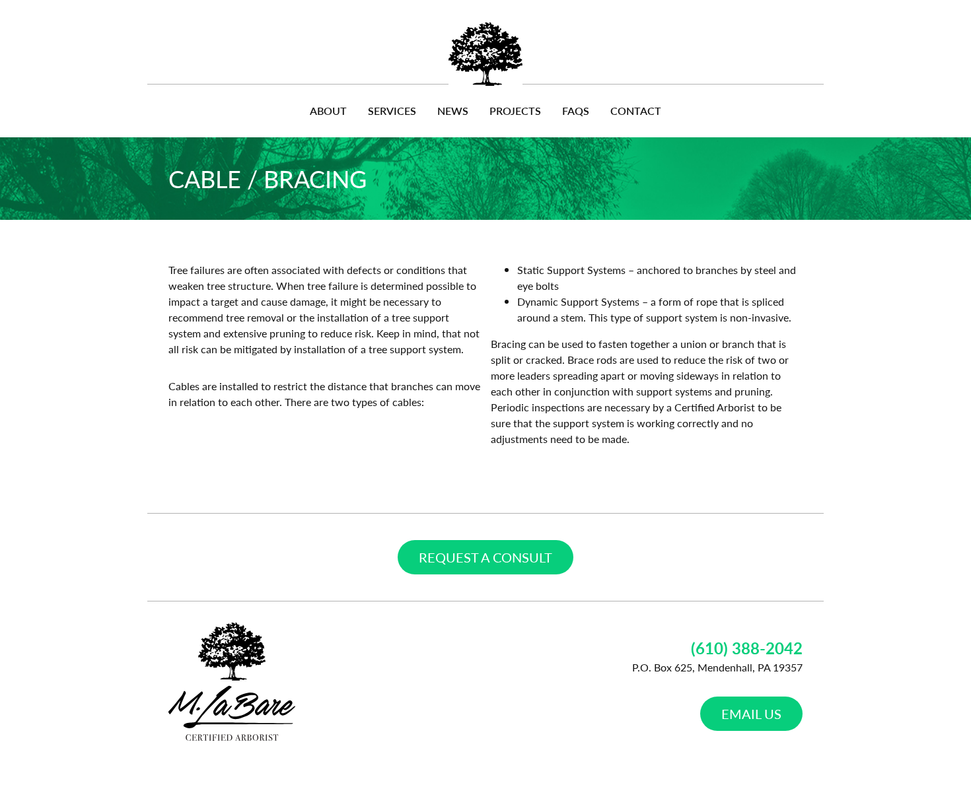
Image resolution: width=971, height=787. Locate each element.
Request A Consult (485, 557)
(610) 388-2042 (747, 647)
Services (392, 110)
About (328, 110)
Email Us (751, 713)
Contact (635, 110)
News (452, 110)
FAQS (575, 110)
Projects (515, 110)
